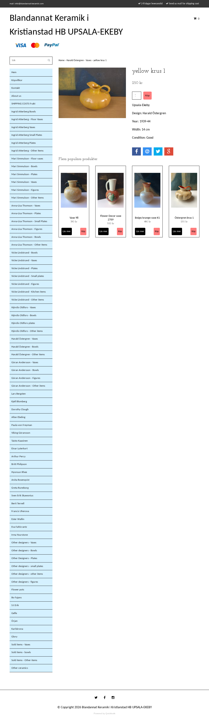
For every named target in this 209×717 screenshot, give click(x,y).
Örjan (14, 621)
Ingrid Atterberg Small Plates (26, 135)
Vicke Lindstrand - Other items (27, 299)
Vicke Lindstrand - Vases (24, 260)
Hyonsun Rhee (19, 472)
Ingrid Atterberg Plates (23, 143)
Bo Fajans (16, 597)
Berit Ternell (17, 503)
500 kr (110, 223)
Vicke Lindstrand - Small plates (27, 276)
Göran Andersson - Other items (28, 386)
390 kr (74, 221)
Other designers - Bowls (24, 550)
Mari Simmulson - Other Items (27, 197)
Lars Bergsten (18, 393)
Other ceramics (19, 668)
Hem (13, 72)
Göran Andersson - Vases (24, 362)
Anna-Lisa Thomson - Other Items (29, 244)
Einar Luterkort (19, 448)
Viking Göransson (20, 433)
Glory (14, 636)
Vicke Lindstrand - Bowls (24, 252)
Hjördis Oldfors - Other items (27, 331)
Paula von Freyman (21, 425)
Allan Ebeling (18, 417)
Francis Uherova (20, 511)
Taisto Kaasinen (19, 441)
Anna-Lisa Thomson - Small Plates (29, 221)
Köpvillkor (16, 80)
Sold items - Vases (20, 644)
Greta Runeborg (20, 488)
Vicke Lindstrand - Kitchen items (28, 292)
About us (16, 96)
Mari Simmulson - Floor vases (27, 158)
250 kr (184, 221)
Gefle (14, 613)
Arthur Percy (18, 456)
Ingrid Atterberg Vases (23, 127)
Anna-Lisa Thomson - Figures (26, 229)
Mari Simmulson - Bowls (24, 166)
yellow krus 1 (100, 60)
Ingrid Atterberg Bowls (23, 111)
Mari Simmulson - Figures (25, 190)
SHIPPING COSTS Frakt (23, 103)
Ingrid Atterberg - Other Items (27, 150)
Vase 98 (74, 217)
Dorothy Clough (20, 409)
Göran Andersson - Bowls (25, 370)
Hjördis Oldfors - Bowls (23, 315)
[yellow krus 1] (92, 93)
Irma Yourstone (19, 535)
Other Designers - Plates (24, 558)
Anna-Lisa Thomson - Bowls (26, 237)
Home (63, 60)
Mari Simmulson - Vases (24, 182)
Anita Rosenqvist (20, 480)
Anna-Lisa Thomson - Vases (25, 205)
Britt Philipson (19, 464)
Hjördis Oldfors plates (23, 323)
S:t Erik (15, 605)
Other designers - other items (27, 574)
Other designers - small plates (27, 566)
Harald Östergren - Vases (24, 339)
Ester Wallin (17, 519)
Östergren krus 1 (184, 217)
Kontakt (15, 88)
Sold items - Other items (24, 660)
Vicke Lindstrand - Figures (25, 284)
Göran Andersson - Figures (25, 378)
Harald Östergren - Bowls (24, 346)
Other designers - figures (24, 582)
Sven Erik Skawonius (22, 495)
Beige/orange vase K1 (147, 217)
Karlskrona (17, 629)
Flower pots (17, 589)
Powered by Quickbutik (104, 713)
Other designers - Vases (23, 542)
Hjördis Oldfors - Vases (23, 307)
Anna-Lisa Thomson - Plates (26, 213)
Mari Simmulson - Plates (24, 174)
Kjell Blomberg (19, 401)
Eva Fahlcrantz (19, 527)
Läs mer (67, 231)
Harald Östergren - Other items (28, 354)
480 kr (147, 221)
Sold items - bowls (21, 652)
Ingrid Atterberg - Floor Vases (27, 119)
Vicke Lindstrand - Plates (24, 268)
